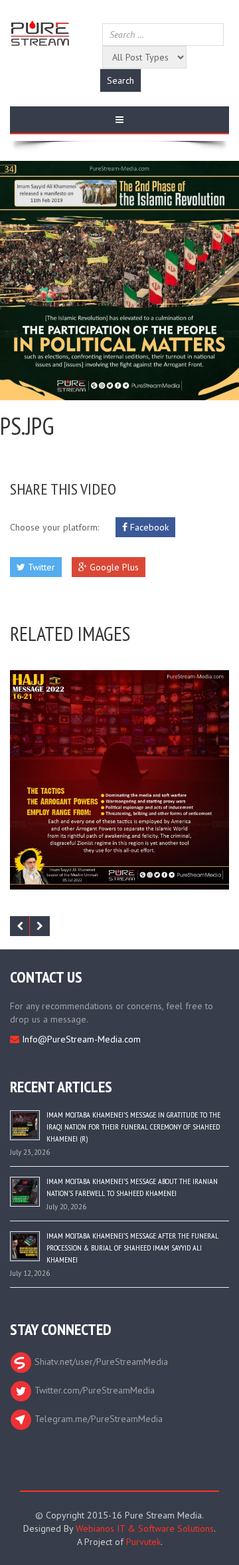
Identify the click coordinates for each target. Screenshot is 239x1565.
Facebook (148, 527)
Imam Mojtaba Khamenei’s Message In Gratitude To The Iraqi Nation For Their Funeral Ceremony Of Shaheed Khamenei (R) (133, 1127)
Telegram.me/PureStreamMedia (97, 1419)
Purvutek (143, 1542)
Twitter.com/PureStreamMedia (93, 1390)
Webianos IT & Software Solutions (145, 1528)
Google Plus (113, 567)
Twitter (40, 567)
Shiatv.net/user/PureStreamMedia (100, 1362)
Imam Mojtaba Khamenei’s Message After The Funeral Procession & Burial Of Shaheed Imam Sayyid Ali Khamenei (132, 1247)
